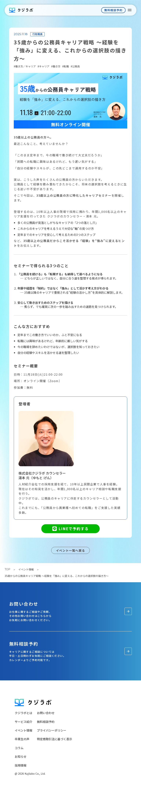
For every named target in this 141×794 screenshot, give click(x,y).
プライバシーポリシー (51, 730)
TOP (7, 569)
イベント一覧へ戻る (70, 550)
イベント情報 (26, 569)
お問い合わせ (46, 713)
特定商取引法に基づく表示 (54, 739)
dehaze (129, 10)
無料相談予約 (46, 722)
